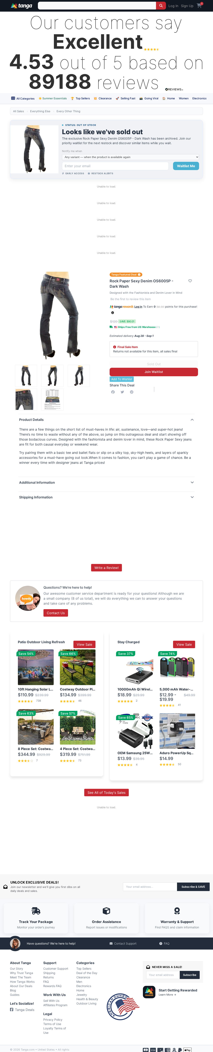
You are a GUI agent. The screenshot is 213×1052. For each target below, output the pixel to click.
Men (79, 981)
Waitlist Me (186, 166)
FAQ (167, 943)
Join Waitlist (154, 372)
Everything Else (40, 111)
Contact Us (56, 613)
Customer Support (55, 968)
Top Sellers (80, 98)
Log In (173, 6)
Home (168, 98)
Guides (14, 994)
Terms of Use (52, 1024)
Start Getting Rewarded (178, 990)
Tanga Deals (24, 1010)
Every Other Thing (68, 111)
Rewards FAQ (52, 986)
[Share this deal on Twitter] (123, 392)
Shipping (49, 973)
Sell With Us (51, 1000)
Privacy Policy (52, 1019)
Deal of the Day (86, 973)
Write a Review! (106, 568)
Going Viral (148, 98)
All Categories (25, 98)
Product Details (31, 420)
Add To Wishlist (121, 379)
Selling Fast (125, 98)
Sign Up (187, 6)
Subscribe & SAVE (193, 886)
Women (184, 98)
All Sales (18, 111)
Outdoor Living (86, 1003)
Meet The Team (20, 977)
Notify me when (72, 151)
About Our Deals (21, 986)
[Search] (161, 6)
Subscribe (189, 975)
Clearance (103, 98)
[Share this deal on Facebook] (114, 392)
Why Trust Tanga (21, 973)
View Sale (84, 644)
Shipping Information (36, 497)
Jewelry (81, 994)
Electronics (199, 98)
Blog (13, 990)
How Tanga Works (22, 981)
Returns (48, 977)
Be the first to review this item (130, 299)
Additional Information (37, 482)
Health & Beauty (87, 999)
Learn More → (167, 994)
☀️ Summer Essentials (52, 98)
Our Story (16, 968)
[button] (113, 312)
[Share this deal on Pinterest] (132, 392)
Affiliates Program (55, 1005)
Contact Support (125, 943)
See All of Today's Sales (106, 792)
